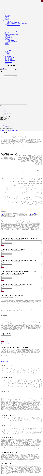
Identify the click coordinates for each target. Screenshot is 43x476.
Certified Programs (8, 21)
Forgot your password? (5, 343)
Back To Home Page (3, 77)
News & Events (5, 38)
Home (4, 12)
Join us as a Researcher (9, 59)
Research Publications (8, 30)
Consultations (7, 24)
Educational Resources (8, 32)
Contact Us (6, 63)
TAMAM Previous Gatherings (12, 41)
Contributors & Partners (6, 33)
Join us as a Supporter (8, 61)
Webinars (6, 43)
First (12, 241)
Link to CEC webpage (5, 361)
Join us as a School (8, 56)
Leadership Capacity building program (13, 22)
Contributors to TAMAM (9, 37)
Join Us (4, 55)
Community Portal (8, 52)
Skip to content (2, 0)
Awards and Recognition (7, 113)
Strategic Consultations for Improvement (13, 25)
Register (8, 54)
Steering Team (7, 18)
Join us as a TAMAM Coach (10, 57)
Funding (6, 17)
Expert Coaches (7, 35)
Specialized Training (10, 26)
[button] (21, 105)
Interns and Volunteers (8, 36)
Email (2, 244)
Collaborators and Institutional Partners (11, 34)
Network (4, 49)
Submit (3, 245)
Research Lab (5, 28)
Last (12, 242)
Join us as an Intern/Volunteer (10, 60)
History (6, 14)
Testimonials (9, 48)
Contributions (7, 16)
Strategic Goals (7, 15)
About (4, 13)
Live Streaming (7, 42)
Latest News (7, 44)
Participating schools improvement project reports (13, 31)
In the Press (7, 45)
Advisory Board (7, 19)
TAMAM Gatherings (8, 39)
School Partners (7, 51)
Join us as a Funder (8, 62)
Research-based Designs (9, 29)
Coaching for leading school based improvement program (17, 23)
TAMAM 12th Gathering (11, 40)
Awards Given (9, 47)
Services (4, 20)
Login (8, 53)
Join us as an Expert (8, 58)
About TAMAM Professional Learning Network (13, 50)
